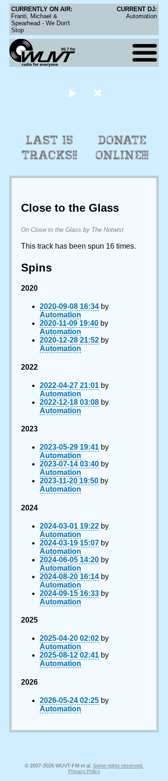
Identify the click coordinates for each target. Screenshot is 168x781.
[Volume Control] (98, 92)
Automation (60, 315)
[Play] (72, 92)
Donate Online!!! (122, 148)
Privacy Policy (84, 771)
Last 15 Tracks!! (49, 148)
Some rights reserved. (118, 765)
